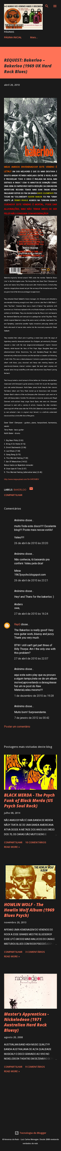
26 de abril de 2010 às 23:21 (31, 580)
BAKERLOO (20, 489)
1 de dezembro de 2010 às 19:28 (34, 695)
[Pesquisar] (47, 6)
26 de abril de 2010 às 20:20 (31, 543)
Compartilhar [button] (13, 495)
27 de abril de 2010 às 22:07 (31, 658)
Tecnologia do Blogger (32, 1132)
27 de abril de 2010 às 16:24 (31, 613)
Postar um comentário (17, 726)
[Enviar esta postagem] (31, 489)
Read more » (12, 846)
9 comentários (35, 1066)
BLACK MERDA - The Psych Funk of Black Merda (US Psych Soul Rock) (29, 800)
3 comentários (35, 951)
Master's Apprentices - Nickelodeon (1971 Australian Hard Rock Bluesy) (26, 1022)
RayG (17, 624)
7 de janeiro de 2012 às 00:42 (31, 717)
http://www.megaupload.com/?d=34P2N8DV (21, 479)
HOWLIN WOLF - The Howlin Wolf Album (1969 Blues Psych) (29, 910)
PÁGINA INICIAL (13, 37)
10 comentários (35, 842)
